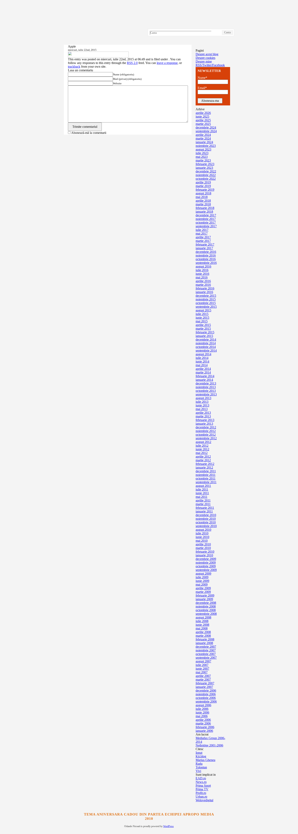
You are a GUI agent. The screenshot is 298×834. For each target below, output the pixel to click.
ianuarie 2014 (204, 379)
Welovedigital (204, 800)
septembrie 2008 (206, 613)
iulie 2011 (202, 489)
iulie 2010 (202, 533)
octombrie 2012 (206, 434)
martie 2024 (203, 138)
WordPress (168, 826)
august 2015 (203, 310)
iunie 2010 (202, 537)
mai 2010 (202, 540)
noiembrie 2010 (206, 518)
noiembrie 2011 (205, 475)
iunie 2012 (202, 449)
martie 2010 (203, 548)
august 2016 (203, 266)
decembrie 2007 (206, 646)
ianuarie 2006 (204, 730)
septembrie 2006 (206, 701)
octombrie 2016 (206, 259)
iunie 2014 (202, 361)
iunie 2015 (202, 317)
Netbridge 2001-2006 (209, 745)
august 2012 (203, 442)
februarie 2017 (205, 244)
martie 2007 (203, 679)
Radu (199, 763)
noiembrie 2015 (206, 299)
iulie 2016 (202, 270)
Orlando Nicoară (149, 22)
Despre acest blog (207, 54)
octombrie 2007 (206, 654)
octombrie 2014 (206, 347)
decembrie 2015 (206, 295)
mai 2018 (202, 197)
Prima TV (202, 789)
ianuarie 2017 (204, 248)
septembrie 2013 (206, 394)
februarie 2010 (205, 551)
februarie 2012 (205, 464)
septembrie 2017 (206, 226)
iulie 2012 (202, 445)
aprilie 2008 (203, 632)
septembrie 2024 (206, 131)
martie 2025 (203, 124)
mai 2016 (202, 277)
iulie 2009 (202, 577)
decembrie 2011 (206, 471)
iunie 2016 (202, 273)
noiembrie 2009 (206, 562)
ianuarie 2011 (204, 511)
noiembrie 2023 (206, 145)
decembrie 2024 (206, 127)
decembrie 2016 (206, 251)
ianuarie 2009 (204, 599)
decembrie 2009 (206, 559)
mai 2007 (202, 672)
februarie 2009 (205, 595)
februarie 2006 (205, 727)
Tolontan (201, 767)
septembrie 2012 (206, 438)
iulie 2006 (202, 709)
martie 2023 (203, 160)
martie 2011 (203, 504)
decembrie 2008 (206, 602)
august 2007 (203, 661)
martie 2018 (203, 204)
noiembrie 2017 (206, 219)
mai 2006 (202, 716)
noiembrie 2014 (206, 343)
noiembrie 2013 (206, 387)
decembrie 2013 (206, 383)
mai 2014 (202, 365)
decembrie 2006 (206, 690)
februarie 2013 (205, 420)
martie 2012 (203, 460)
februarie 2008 (205, 639)
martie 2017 (203, 241)
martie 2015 (203, 328)
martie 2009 (203, 592)
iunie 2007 (202, 668)
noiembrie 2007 (206, 650)
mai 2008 (202, 628)
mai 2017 (202, 233)
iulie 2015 (202, 314)
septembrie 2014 (206, 350)
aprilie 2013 (203, 412)
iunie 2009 (202, 581)
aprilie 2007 (203, 676)
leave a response (167, 63)
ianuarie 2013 (204, 423)
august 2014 (203, 354)
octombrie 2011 (205, 478)
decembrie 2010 (206, 515)
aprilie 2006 (203, 719)
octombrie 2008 (206, 610)
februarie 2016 (205, 288)
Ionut (199, 752)
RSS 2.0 (132, 63)
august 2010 (203, 529)
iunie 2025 (202, 116)
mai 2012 (202, 453)
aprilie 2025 (203, 120)
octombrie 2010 (206, 522)
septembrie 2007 (206, 657)
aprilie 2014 (203, 368)
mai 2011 (201, 496)
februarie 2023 (205, 164)
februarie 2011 (205, 507)
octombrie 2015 (206, 303)
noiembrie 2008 (206, 606)
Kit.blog (201, 756)
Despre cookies (205, 58)
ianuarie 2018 (204, 211)
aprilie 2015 (203, 325)
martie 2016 (203, 284)
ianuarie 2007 (204, 687)
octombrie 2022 (206, 178)
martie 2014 (203, 372)
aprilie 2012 (203, 456)
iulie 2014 (202, 358)
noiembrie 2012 (206, 431)
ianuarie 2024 (204, 142)
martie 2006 (203, 723)
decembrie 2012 (206, 427)
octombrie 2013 (206, 390)
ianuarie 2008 (204, 643)
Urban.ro (201, 796)
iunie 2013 (202, 405)
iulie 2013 (202, 401)
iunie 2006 (202, 712)
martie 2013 (203, 416)
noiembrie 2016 (206, 255)
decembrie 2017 (206, 215)
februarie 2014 (205, 376)
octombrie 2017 (206, 222)
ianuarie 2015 (204, 336)
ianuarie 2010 (204, 555)
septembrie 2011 (206, 482)
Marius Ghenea (205, 760)
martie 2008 (203, 635)
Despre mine (204, 61)
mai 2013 (202, 409)
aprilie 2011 (203, 500)
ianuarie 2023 (204, 167)
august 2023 (203, 149)
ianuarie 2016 (204, 292)
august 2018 (203, 193)
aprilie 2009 (203, 588)
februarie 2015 (205, 332)
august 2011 (203, 485)
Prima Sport (203, 785)
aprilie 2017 (203, 237)
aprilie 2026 (203, 113)
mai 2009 (202, 584)
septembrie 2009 (206, 570)
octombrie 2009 (206, 566)
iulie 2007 (202, 665)
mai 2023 (202, 156)
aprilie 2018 (203, 200)
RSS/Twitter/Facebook (210, 65)
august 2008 (203, 617)
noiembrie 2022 (206, 175)
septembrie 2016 (206, 262)
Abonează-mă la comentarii (88, 132)
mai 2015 (202, 321)
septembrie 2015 (206, 306)
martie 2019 (203, 186)
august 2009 (203, 573)
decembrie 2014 (206, 339)
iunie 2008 (202, 624)
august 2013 (203, 398)
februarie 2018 (205, 208)
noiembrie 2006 (206, 694)
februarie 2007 (205, 683)
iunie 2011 (202, 493)
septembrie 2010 (206, 526)
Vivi (198, 771)
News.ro (201, 782)
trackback (74, 66)
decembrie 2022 (206, 171)
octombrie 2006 (206, 698)
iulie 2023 (202, 153)
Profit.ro (201, 793)
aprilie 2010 (203, 544)
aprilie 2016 (203, 281)
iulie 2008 (202, 621)
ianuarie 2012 (204, 467)
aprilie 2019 (203, 182)
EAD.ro (201, 778)
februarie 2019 (205, 189)
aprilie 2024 (203, 134)
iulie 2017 (202, 230)
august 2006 (203, 705)
